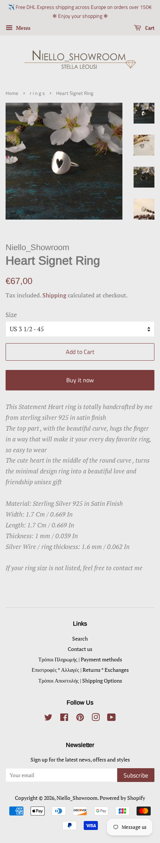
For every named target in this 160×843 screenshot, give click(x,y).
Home (12, 93)
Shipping (54, 295)
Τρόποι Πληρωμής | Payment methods (80, 659)
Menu (23, 27)
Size (11, 314)
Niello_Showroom (77, 797)
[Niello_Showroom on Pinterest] (80, 718)
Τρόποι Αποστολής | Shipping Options (80, 680)
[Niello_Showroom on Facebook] (64, 718)
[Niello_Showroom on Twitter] (48, 718)
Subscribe (136, 775)
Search (80, 638)
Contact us (80, 648)
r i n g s (37, 93)
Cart (149, 28)
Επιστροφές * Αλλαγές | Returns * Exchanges (80, 669)
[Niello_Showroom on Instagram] (96, 718)
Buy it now (80, 380)
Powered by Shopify (122, 797)
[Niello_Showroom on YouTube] (111, 718)
